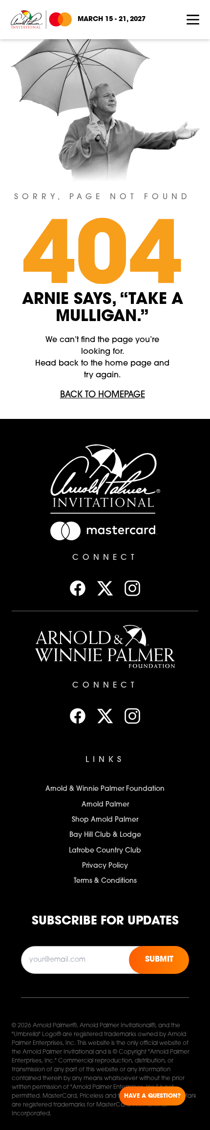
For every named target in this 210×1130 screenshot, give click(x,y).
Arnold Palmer (105, 804)
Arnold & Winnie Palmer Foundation (105, 789)
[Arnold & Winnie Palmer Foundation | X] (105, 716)
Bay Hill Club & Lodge (105, 835)
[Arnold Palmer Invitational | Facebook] (77, 588)
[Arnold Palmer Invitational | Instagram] (132, 588)
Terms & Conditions (105, 881)
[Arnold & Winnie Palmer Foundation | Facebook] (77, 716)
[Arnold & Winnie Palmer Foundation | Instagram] (132, 716)
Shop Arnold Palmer (105, 820)
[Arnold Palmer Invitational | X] (105, 588)
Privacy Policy (105, 866)
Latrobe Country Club (105, 850)
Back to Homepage (102, 395)
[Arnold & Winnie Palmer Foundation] (105, 646)
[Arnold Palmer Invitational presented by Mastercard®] (41, 19)
